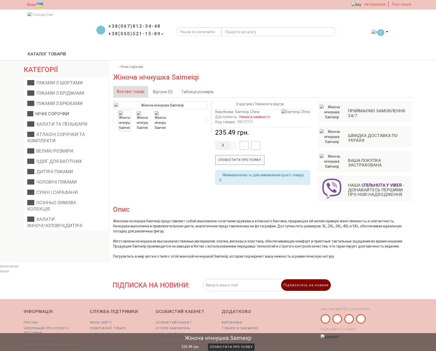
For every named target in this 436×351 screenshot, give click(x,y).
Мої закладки (168, 334)
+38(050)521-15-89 (134, 33)
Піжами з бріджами (59, 93)
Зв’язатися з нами (107, 334)
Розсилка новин (171, 340)
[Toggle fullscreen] (12, 266)
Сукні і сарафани (56, 192)
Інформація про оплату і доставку (46, 330)
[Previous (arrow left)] (2, 271)
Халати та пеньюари (60, 124)
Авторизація (375, 4)
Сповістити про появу (240, 160)
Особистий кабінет (174, 322)
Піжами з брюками (58, 103)
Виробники (232, 322)
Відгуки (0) (163, 91)
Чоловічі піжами (55, 182)
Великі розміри (53, 151)
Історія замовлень (173, 328)
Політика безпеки (40, 338)
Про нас (31, 322)
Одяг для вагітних (58, 161)
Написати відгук (270, 104)
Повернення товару (108, 328)
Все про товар (130, 91)
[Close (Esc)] (2, 266)
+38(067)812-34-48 (134, 26)
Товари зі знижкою (240, 328)
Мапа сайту (101, 322)
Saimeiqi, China (247, 112)
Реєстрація (401, 4)
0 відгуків (243, 104)
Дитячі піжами (53, 171)
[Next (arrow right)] (7, 271)
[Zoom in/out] (16, 266)
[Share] (7, 266)
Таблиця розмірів (197, 91)
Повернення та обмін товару (50, 344)
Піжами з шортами (58, 82)
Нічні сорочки (51, 113)
